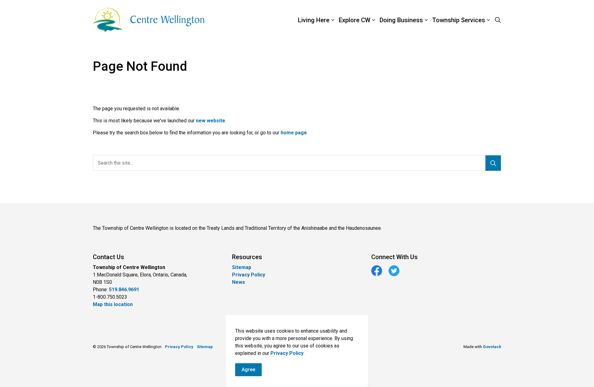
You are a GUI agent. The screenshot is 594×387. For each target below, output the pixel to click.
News (238, 282)
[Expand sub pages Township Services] (503, 20)
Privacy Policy (286, 353)
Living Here (313, 20)
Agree (248, 369)
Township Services (458, 20)
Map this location (113, 304)
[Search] (493, 163)
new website (210, 121)
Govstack (492, 346)
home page (294, 133)
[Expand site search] (497, 20)
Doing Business (401, 20)
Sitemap (241, 267)
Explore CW (354, 20)
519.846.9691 (124, 289)
